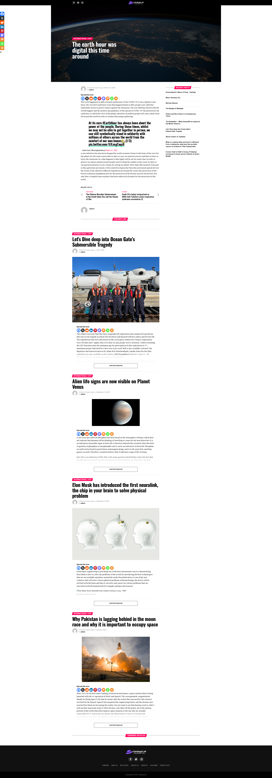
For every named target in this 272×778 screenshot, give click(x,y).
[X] (87, 98)
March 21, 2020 (111, 150)
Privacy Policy (165, 765)
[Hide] (1, 52)
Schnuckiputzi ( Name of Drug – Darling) (181, 92)
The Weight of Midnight (174, 108)
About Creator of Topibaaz (175, 137)
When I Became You (173, 98)
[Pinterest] (99, 98)
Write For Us (124, 765)
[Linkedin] (95, 98)
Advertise (144, 765)
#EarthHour (110, 122)
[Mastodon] (103, 98)
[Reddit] (91, 98)
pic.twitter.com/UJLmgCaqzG (106, 144)
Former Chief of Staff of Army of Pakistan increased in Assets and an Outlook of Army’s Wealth (182, 154)
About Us (114, 765)
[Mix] (108, 98)
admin (91, 90)
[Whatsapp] (112, 98)
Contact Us (135, 765)
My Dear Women (172, 103)
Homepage (105, 765)
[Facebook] (83, 98)
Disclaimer (153, 765)
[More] (116, 98)
